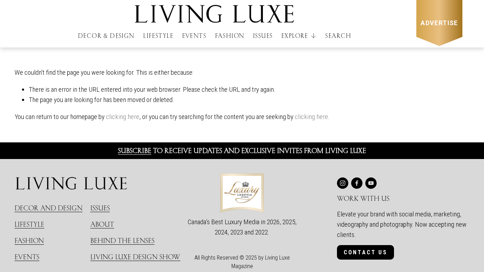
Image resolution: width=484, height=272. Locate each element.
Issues (262, 36)
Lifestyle (158, 36)
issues (100, 207)
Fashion (229, 36)
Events (194, 36)
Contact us (365, 252)
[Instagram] (342, 183)
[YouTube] (371, 183)
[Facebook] (356, 183)
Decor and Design (49, 207)
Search (338, 36)
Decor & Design (106, 36)
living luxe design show (135, 256)
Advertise (439, 23)
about (102, 224)
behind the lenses (122, 240)
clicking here (122, 117)
